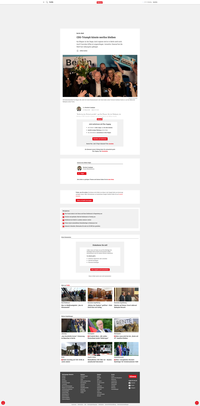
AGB (85, 404)
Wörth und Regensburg (85, 381)
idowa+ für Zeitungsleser (116, 377)
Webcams (113, 387)
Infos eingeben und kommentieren (100, 269)
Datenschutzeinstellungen (123, 404)
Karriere (63, 379)
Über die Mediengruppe (67, 386)
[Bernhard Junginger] (79, 108)
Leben (98, 391)
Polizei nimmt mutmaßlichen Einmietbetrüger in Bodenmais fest (81, 223)
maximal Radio (65, 392)
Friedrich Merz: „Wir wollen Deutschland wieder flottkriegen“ (98, 337)
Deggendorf (83, 391)
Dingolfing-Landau (84, 387)
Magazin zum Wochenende (68, 387)
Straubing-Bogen (84, 376)
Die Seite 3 (99, 381)
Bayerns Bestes (65, 395)
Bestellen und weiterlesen (100, 139)
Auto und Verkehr (101, 394)
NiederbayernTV (65, 394)
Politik (51, 2)
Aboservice (113, 379)
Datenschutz (80, 404)
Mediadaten (101, 404)
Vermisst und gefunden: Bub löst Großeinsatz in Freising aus (80, 217)
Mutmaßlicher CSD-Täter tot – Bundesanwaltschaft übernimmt (100, 361)
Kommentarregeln (66, 382)
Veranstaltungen (114, 389)
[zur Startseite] (133, 376)
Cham (82, 379)
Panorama (99, 392)
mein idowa (111, 179)
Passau (82, 392)
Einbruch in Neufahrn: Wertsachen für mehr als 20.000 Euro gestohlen (82, 226)
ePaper (112, 376)
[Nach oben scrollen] (197, 402)
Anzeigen (113, 386)
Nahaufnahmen (100, 387)
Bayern (98, 376)
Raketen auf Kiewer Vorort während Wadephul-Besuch (125, 306)
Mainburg (83, 386)
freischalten (105, 151)
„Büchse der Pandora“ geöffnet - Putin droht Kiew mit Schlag (100, 306)
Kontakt (63, 377)
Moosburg (83, 389)
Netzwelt (99, 395)
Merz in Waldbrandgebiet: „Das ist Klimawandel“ (72, 306)
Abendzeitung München (67, 389)
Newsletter (64, 381)
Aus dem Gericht (100, 382)
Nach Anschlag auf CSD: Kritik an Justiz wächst (72, 361)
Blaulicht (99, 377)
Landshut (83, 377)
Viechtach (83, 384)
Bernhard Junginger (90, 107)
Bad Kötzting (83, 382)
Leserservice (114, 381)
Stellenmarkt (114, 382)
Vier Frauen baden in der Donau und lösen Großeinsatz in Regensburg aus (83, 213)
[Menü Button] (44, 2)
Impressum (73, 404)
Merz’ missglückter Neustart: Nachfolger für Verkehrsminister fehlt (126, 361)
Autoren (63, 376)
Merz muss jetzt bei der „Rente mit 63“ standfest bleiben (126, 337)
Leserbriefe (64, 384)
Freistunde (99, 386)
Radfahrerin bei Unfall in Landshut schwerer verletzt (78, 220)
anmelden (111, 143)
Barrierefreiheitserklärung (110, 404)
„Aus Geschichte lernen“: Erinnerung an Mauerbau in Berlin (73, 337)
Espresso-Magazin (66, 399)
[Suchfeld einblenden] (47, 2)
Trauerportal (113, 384)
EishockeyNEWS (65, 391)
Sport (98, 379)
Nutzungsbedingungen (92, 404)
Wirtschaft (99, 389)
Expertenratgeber (66, 397)
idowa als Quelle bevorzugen (84, 200)
